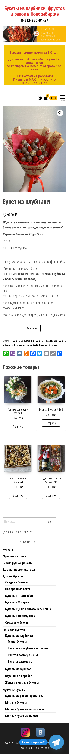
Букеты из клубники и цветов (28, 648)
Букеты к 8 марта (17, 602)
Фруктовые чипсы (15, 556)
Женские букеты (48, 345)
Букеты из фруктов (18, 669)
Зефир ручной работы (17, 563)
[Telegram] (56, 742)
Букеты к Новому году (20, 616)
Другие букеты (13, 576)
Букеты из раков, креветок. (24, 695)
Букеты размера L (20, 661)
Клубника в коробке (18, 676)
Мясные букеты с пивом (21, 716)
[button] (60, 113)
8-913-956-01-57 (34, 20)
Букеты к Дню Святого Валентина (28, 609)
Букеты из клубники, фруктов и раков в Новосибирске (34, 11)
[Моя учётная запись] (40, 98)
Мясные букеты (16, 702)
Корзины (8, 549)
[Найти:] (29, 521)
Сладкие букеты (16, 582)
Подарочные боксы (18, 589)
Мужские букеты (14, 690)
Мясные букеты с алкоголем (24, 709)
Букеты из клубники (23, 341)
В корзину (31, 328)
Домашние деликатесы (19, 569)
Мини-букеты (17, 641)
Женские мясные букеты (22, 682)
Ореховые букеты (17, 622)
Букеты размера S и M (26, 345)
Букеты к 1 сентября (47, 341)
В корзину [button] (18, 426)
